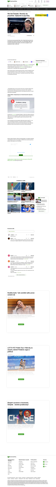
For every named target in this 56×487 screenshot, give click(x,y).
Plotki (24, 478)
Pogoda (9, 478)
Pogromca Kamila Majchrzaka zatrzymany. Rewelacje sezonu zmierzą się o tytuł (27, 202)
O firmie (16, 477)
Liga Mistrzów (21, 463)
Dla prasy (19, 477)
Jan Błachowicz (33, 468)
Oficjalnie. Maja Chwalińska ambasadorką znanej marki (41, 204)
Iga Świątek (32, 467)
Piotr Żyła (32, 470)
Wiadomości (31, 478)
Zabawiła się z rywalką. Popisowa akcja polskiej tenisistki (14, 191)
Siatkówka (9, 465)
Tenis (10, 11)
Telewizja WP (21, 478)
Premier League (21, 464)
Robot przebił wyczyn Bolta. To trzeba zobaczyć (14, 213)
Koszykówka (10, 472)
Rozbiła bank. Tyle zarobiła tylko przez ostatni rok (41, 206)
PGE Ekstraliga (21, 471)
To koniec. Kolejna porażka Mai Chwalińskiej (26, 191)
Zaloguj (48, 1)
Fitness (9, 471)
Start (8, 11)
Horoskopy (12, 478)
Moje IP (27, 478)
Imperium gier (38, 478)
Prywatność (24, 477)
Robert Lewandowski (34, 461)
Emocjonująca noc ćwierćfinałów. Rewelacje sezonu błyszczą (13, 201)
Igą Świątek (22, 67)
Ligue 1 (20, 470)
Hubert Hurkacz (33, 471)
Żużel (9, 464)
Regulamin (39, 477)
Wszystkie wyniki (45, 5)
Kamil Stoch (32, 463)
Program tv (16, 478)
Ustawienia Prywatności (30, 477)
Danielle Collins (14, 11)
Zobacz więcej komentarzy (21, 274)
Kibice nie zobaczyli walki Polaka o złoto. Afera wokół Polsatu (44, 201)
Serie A (20, 468)
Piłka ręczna (10, 468)
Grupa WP (13, 477)
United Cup (27, 64)
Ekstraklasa (20, 461)
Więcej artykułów (41, 211)
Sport (34, 478)
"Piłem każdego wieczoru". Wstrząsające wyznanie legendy (41, 209)
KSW (8, 474)
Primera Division (21, 467)
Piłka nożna (9, 462)
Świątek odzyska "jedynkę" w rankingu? (27, 212)
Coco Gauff (14, 114)
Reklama (35, 477)
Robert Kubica (33, 464)
